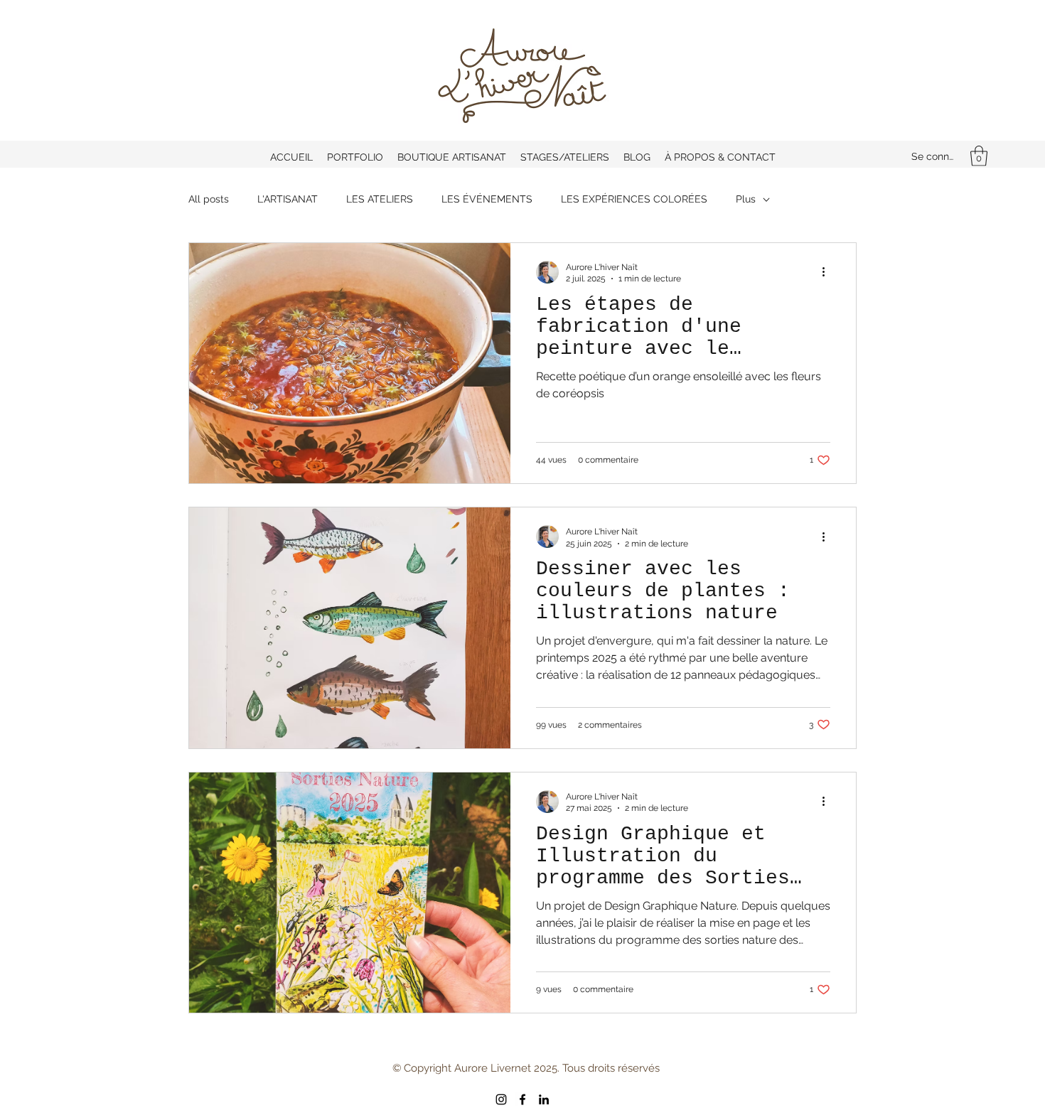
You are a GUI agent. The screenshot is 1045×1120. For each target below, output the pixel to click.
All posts (208, 199)
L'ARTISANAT (287, 199)
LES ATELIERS (379, 199)
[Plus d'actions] (828, 272)
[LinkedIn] (544, 1099)
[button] (978, 156)
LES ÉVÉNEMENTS (486, 199)
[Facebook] (522, 1099)
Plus (746, 199)
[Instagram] (501, 1099)
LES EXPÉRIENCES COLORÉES (634, 199)
